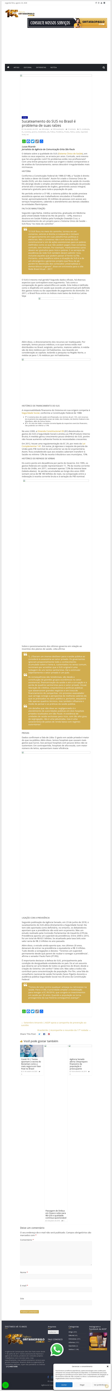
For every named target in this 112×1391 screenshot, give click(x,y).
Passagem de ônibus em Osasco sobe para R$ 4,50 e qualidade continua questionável (56, 1214)
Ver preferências (100, 1385)
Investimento (42, 132)
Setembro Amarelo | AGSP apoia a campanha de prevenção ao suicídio (53, 1024)
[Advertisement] (56, 47)
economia (27, 132)
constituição (85, 129)
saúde (78, 132)
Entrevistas (41, 67)
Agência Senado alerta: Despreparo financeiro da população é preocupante (79, 1064)
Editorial (28, 67)
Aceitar (64, 1385)
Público (72, 132)
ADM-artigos (46, 129)
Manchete (72, 1346)
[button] (108, 1366)
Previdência (59, 132)
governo (34, 132)
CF (80, 129)
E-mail (24, 1285)
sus (27, 134)
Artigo (16, 67)
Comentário (27, 1239)
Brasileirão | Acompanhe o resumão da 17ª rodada (64, 1030)
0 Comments (71, 129)
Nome (24, 1272)
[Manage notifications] (107, 1386)
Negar (82, 1385)
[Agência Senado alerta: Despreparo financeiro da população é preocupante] (80, 1046)
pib (48, 132)
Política (52, 132)
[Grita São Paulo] (8, 67)
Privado (66, 132)
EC (22, 132)
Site (22, 1298)
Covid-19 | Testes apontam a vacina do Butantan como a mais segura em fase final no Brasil (31, 1064)
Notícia (53, 67)
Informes (72, 1342)
